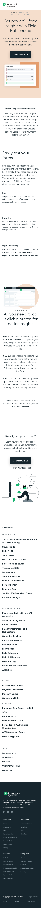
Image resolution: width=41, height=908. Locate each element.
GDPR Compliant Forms (13, 732)
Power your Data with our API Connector (17, 614)
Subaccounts (9, 753)
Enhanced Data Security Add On (18, 708)
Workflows (7, 757)
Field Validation (10, 653)
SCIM (4, 712)
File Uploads (8, 649)
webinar (25, 407)
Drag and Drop (9, 589)
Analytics (7, 670)
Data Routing (9, 661)
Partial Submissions (12, 640)
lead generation (22, 255)
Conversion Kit (13, 339)
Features (23, 12)
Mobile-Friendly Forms (13, 580)
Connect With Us (20, 54)
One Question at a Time (14, 559)
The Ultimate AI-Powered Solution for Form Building (19, 541)
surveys (22, 252)
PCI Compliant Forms (12, 685)
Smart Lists (8, 555)
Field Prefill (7, 551)
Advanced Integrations (13, 620)
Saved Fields (8, 547)
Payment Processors (12, 689)
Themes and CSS (10, 568)
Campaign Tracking (12, 636)
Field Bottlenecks (11, 657)
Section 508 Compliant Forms (17, 593)
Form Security (9, 716)
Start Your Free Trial (22, 467)
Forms (14, 12)
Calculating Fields (11, 698)
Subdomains (8, 572)
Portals (6, 761)
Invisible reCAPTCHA (12, 720)
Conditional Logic (11, 597)
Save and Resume (11, 576)
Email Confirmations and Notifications (14, 630)
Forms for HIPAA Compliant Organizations (15, 726)
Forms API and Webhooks (14, 665)
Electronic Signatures (13, 564)
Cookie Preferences (27, 868)
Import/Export (9, 644)
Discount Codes (10, 694)
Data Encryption (10, 736)
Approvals (7, 770)
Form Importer (9, 585)
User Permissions (11, 766)
